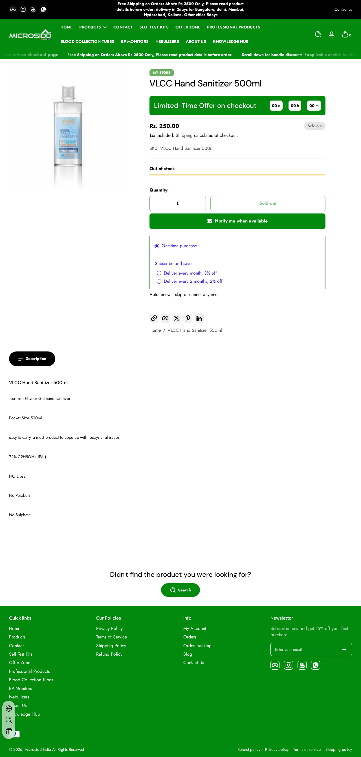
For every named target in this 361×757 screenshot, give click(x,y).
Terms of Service (111, 637)
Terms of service (307, 749)
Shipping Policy (111, 646)
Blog (187, 654)
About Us (18, 705)
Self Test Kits (20, 654)
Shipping (184, 135)
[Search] (318, 34)
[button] (318, 34)
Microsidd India (38, 749)
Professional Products (29, 671)
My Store (161, 72)
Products (90, 27)
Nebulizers (19, 697)
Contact (16, 646)
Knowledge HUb (24, 714)
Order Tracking (197, 646)
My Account (194, 628)
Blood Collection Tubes (31, 680)
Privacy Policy (109, 628)
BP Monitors (20, 688)
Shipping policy (338, 749)
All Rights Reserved (68, 749)
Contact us (343, 9)
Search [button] (184, 590)
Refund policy (248, 749)
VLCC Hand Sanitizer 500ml (195, 330)
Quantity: (159, 190)
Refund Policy (109, 654)
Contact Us (193, 663)
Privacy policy (277, 749)
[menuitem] (50, 628)
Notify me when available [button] (241, 221)
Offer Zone (19, 663)
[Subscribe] (344, 649)
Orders (189, 637)
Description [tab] (35, 358)
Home (155, 330)
